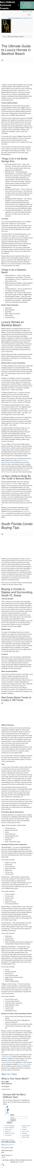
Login (31, 11)
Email (12, 1115)
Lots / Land (25, 1131)
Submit (13, 1120)
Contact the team (6, 1056)
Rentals (24, 1133)
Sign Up (25, 11)
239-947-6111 (10, 1145)
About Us (8, 1131)
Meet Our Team (10, 1133)
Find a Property (9, 1126)
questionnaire (5, 1062)
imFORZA (21, 1162)
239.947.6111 (28, 18)
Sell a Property (9, 1127)
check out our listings (25, 1064)
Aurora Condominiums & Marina (27, 5)
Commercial (25, 1135)
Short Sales (25, 1137)
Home (4, 36)
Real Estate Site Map (7, 1140)
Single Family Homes (26, 1126)
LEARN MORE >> (6, 1089)
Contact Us (8, 1135)
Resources (8, 1129)
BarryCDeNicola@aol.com (16, 18)
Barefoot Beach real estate (9, 483)
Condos (24, 1129)
